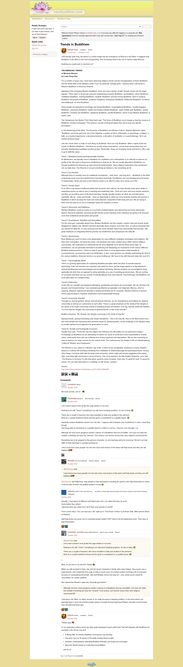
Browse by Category (40, 54)
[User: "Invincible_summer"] (63, 533)
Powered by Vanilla (91, 664)
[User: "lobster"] (63, 50)
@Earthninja (68, 469)
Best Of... (35, 49)
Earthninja (72, 398)
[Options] (140, 26)
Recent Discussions (39, 45)
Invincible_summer (76, 532)
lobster (71, 50)
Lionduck (72, 384)
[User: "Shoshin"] (63, 461)
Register (43, 37)
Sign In (35, 37)
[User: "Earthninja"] (63, 399)
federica (71, 491)
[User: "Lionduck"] (63, 385)
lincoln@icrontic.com (92, 33)
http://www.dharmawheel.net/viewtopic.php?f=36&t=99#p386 (85, 369)
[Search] (147, 26)
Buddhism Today (84, 52)
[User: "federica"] (63, 492)
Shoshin (71, 461)
